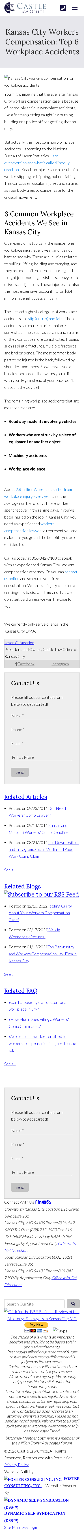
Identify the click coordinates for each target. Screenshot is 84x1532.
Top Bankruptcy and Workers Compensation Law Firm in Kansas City (43, 953)
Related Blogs (22, 886)
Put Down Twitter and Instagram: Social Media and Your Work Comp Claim (44, 849)
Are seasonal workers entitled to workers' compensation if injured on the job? (42, 1043)
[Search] (73, 1303)
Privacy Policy (16, 1464)
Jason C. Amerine (19, 642)
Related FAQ (20, 990)
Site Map (12, 1527)
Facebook (26, 663)
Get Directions (16, 1250)
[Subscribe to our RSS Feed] (41, 894)
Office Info (67, 1243)
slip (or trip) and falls (45, 318)
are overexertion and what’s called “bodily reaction (37, 162)
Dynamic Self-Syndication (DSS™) (34, 1517)
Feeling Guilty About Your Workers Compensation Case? (40, 912)
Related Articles (25, 796)
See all (10, 869)
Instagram (60, 663)
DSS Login (29, 1527)
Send (20, 772)
